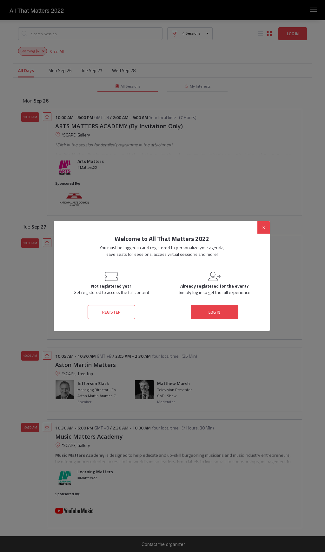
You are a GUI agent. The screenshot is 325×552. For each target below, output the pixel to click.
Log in (214, 312)
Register (111, 312)
